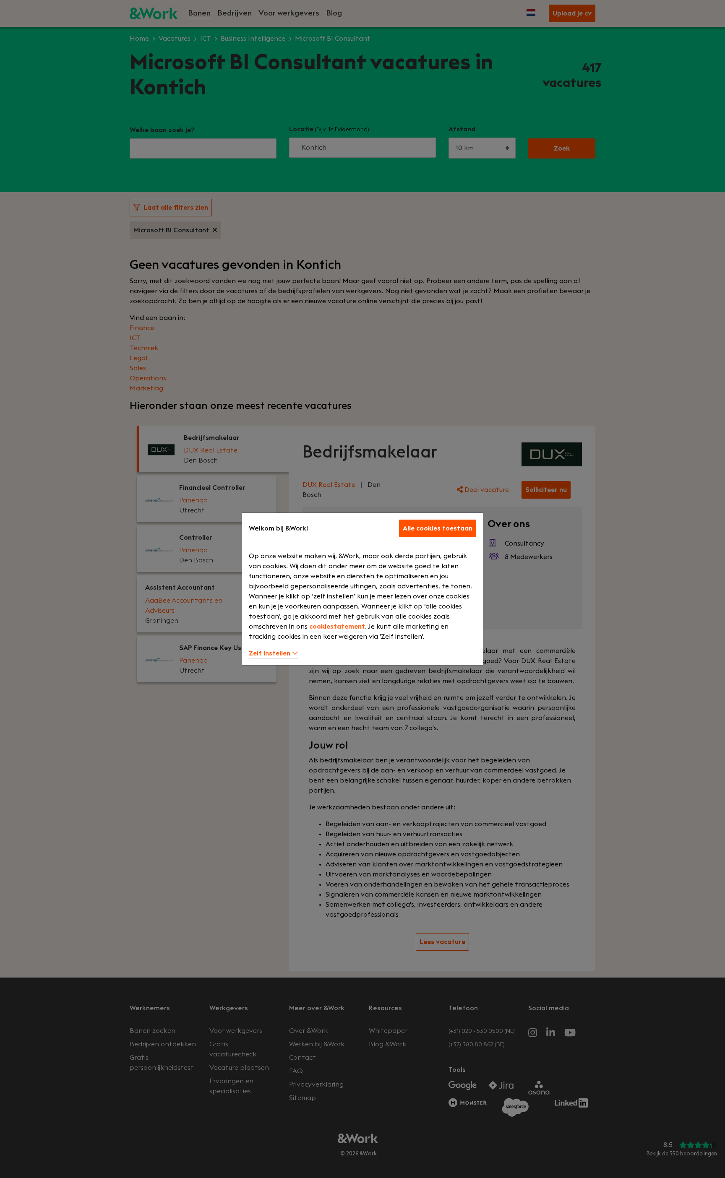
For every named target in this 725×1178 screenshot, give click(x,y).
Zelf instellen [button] (270, 653)
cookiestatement (337, 626)
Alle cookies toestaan (437, 528)
